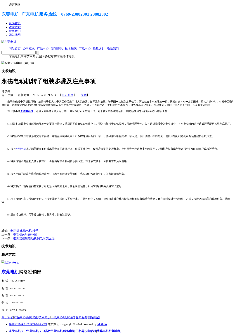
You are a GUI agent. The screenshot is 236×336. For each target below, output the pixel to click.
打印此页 (67, 95)
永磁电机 (26, 230)
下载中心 (57, 317)
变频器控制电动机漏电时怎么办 (34, 238)
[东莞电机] (8, 41)
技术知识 (44, 317)
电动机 (14, 230)
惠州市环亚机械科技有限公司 (28, 324)
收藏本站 (15, 27)
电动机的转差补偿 (25, 234)
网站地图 (15, 34)
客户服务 (81, 317)
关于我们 (7, 317)
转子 (35, 230)
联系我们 (15, 31)
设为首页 (15, 23)
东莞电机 (10, 271)
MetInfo (102, 324)
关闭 (84, 95)
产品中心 (20, 317)
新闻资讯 (32, 317)
